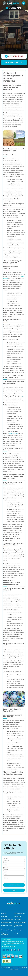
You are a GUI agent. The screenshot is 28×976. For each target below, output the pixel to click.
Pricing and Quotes (18, 930)
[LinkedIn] (15, 950)
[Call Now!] (14, 8)
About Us (3, 913)
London (22, 397)
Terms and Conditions (19, 913)
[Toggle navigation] (4, 3)
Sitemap (16, 933)
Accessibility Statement (7, 919)
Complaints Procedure (6, 922)
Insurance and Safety (6, 925)
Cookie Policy (17, 919)
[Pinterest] (18, 950)
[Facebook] (3, 950)
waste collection (13, 433)
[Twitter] (7, 950)
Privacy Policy (17, 916)
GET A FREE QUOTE (14, 62)
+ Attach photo (14, 885)
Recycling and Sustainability (4, 933)
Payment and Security (6, 930)
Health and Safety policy (20, 922)
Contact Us (4, 916)
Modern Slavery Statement (18, 926)
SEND (14, 890)
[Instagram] (11, 950)
